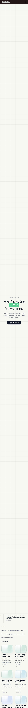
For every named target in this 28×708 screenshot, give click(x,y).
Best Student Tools (18, 630)
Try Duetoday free (14, 322)
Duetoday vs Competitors (7, 637)
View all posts (4, 641)
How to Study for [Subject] (7, 634)
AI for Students (10, 630)
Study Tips (3, 630)
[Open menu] (25, 2)
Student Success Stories (20, 634)
